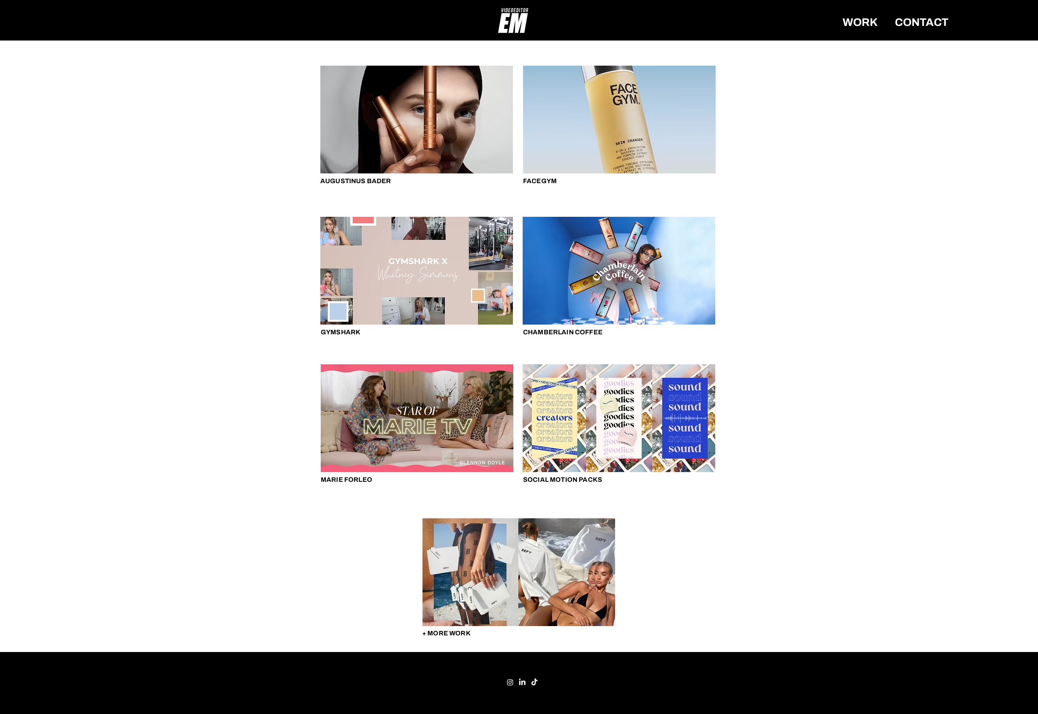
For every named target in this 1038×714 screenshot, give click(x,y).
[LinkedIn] (522, 682)
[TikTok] (534, 682)
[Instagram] (510, 682)
